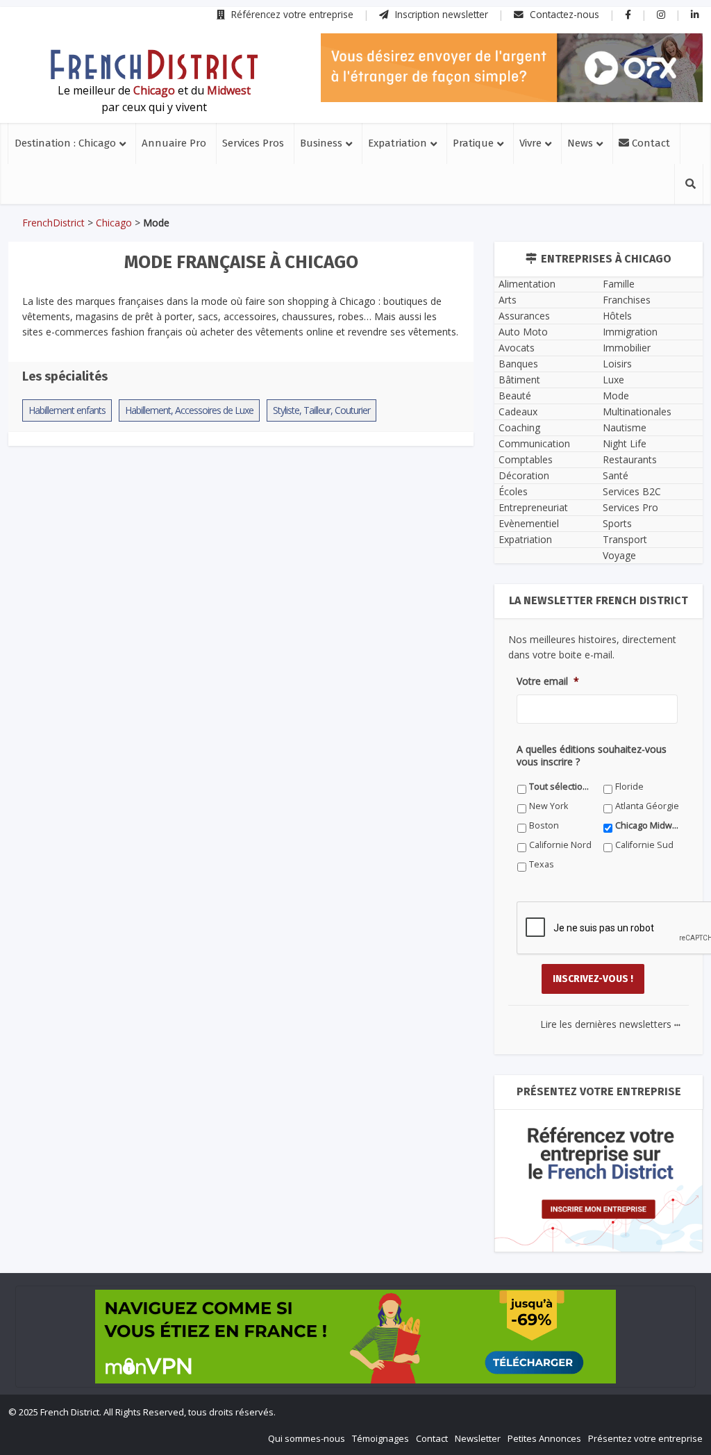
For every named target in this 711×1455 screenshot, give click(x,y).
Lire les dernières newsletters (610, 1024)
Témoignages (380, 1438)
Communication (534, 443)
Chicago (114, 222)
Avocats (517, 347)
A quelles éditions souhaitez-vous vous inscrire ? (592, 755)
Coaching (519, 427)
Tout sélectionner (561, 786)
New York (548, 806)
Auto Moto (523, 331)
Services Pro (630, 507)
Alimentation (527, 283)
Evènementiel (529, 523)
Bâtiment (519, 379)
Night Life (624, 443)
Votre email (548, 681)
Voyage (619, 555)
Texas (541, 864)
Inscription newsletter (440, 14)
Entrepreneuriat (533, 507)
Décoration (524, 475)
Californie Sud (644, 845)
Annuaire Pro (174, 143)
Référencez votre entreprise (290, 14)
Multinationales (637, 411)
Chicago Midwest (647, 825)
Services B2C (632, 491)
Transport (625, 539)
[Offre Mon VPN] (355, 1336)
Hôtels (617, 315)
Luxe (613, 379)
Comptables (526, 459)
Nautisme (624, 427)
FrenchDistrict (53, 222)
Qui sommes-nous (306, 1438)
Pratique (473, 143)
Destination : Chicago (65, 143)
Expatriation (397, 143)
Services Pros (253, 143)
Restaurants (630, 459)
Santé (615, 475)
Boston (544, 825)
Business (321, 143)
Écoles (513, 491)
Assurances (524, 315)
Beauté (515, 395)
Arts (508, 299)
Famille (619, 283)
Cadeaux (518, 411)
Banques (518, 363)
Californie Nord (560, 845)
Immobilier (627, 347)
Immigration (630, 331)
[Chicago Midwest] (154, 64)
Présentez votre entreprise (645, 1438)
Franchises (627, 299)
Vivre (530, 143)
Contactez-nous (563, 14)
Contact (649, 143)
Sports (617, 523)
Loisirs (617, 363)
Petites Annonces (544, 1438)
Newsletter (478, 1438)
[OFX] (512, 67)
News (580, 143)
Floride (629, 786)
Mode (616, 395)
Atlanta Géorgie (647, 806)
